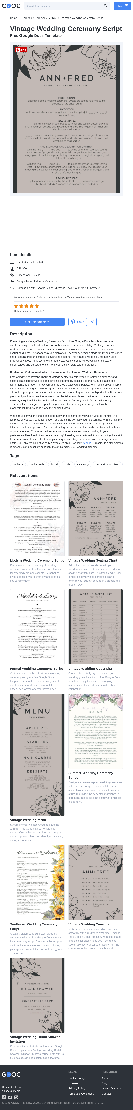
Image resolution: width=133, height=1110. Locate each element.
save (23, 49)
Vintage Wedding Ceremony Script (82, 18)
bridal (54, 464)
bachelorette (37, 464)
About (105, 1078)
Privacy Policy (76, 1088)
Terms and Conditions (81, 1093)
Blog (104, 1083)
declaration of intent (107, 464)
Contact (106, 1093)
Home (13, 18)
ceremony (83, 464)
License (73, 1083)
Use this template (37, 322)
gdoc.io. (87, 443)
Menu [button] (120, 6)
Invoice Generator (112, 1088)
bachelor (18, 464)
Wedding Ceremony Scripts (39, 18)
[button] (93, 322)
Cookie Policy (76, 1078)
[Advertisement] (66, 224)
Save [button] (80, 322)
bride (68, 464)
